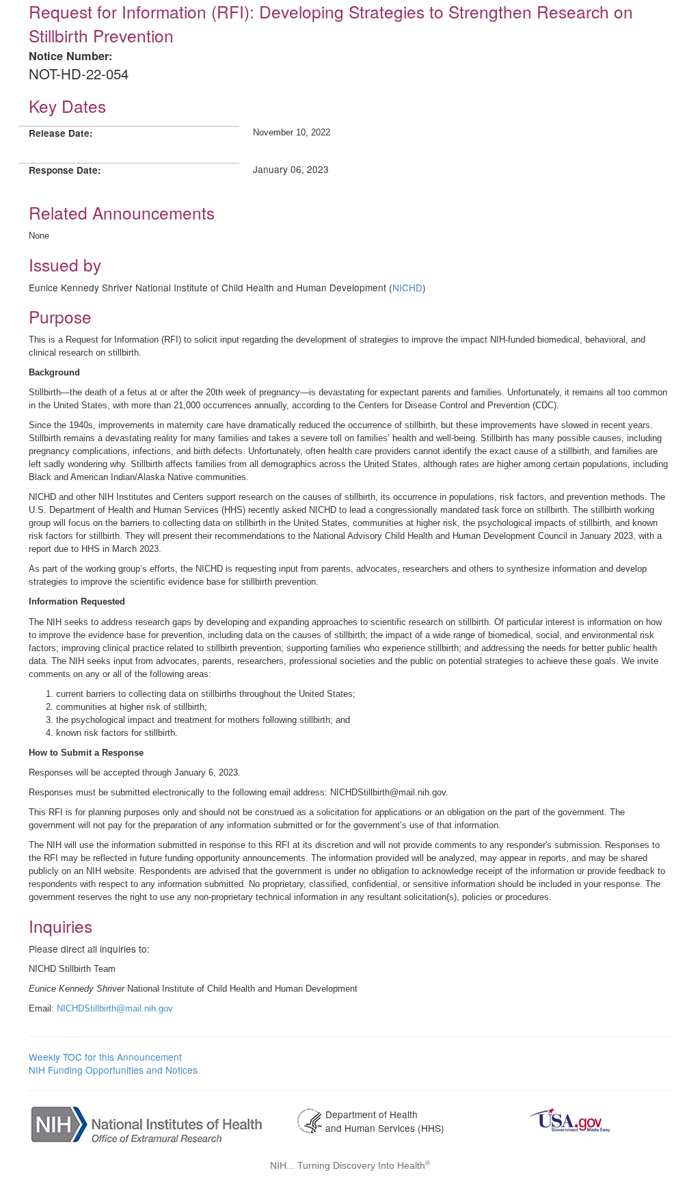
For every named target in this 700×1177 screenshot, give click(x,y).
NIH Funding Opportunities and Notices (113, 1069)
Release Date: (61, 133)
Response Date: (65, 169)
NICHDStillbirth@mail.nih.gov (115, 1008)
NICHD (407, 287)
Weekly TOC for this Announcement (105, 1056)
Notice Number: (70, 56)
